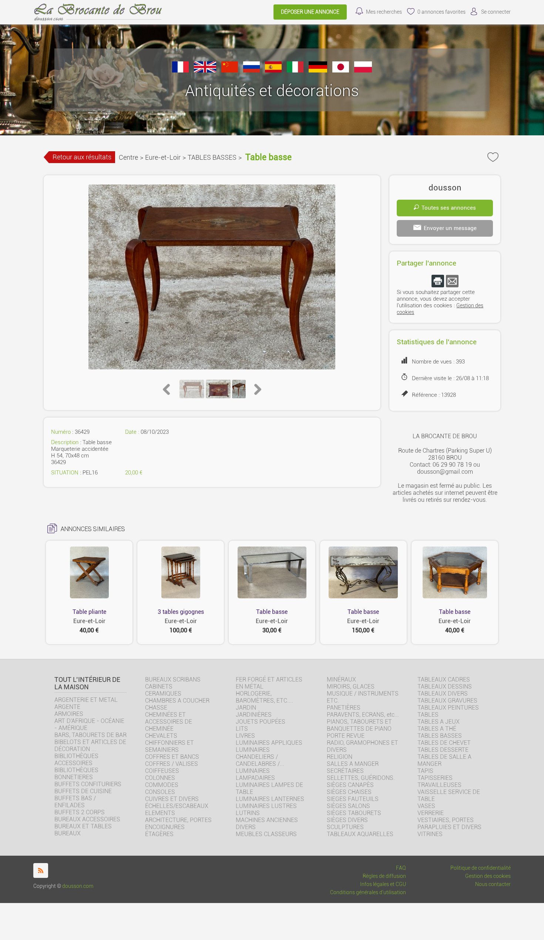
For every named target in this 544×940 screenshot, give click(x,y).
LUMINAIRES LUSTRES (266, 805)
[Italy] (295, 70)
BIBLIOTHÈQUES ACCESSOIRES (76, 760)
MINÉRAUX (341, 679)
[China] (229, 70)
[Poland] (363, 70)
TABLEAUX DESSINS (444, 686)
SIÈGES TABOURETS (354, 812)
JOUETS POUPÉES (260, 721)
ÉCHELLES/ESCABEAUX (176, 805)
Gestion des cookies (488, 876)
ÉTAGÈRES (159, 834)
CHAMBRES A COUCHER (177, 700)
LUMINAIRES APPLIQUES (269, 742)
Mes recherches (384, 12)
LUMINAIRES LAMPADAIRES (255, 774)
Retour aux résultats (82, 157)
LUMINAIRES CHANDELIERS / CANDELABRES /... (260, 756)
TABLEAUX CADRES (443, 679)
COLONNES (160, 777)
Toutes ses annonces (449, 207)
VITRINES (430, 834)
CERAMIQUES (163, 693)
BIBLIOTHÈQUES (76, 770)
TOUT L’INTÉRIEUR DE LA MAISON (87, 683)
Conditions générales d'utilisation (368, 892)
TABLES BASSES (212, 157)
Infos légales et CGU (383, 884)
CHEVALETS (161, 735)
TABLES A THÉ (436, 728)
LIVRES (245, 735)
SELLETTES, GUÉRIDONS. (361, 777)
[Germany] (318, 70)
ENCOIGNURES (165, 827)
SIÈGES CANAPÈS (350, 784)
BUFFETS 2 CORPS (79, 812)
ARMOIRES (68, 713)
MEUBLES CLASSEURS (266, 834)
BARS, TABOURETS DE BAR (90, 734)
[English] (205, 70)
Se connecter (496, 12)
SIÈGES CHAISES (349, 791)
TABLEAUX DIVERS (442, 693)
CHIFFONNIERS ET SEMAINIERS (169, 746)
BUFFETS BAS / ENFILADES (75, 802)
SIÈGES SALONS (348, 805)
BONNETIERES (73, 777)
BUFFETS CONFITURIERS (87, 784)
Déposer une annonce (310, 12)
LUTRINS (248, 812)
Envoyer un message (450, 228)
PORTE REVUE (346, 735)
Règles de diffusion (384, 876)
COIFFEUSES (162, 770)
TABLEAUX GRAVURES (447, 700)
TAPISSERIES (435, 777)
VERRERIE (430, 812)
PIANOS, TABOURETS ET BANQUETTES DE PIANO (359, 725)
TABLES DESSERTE (443, 749)
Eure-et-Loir (163, 157)
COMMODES (161, 784)
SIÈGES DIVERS (347, 820)
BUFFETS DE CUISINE (83, 791)
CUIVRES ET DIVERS (172, 798)
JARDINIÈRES (254, 714)
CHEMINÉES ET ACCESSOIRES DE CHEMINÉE (168, 721)
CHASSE (156, 707)
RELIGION (339, 756)
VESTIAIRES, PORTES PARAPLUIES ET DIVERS (449, 823)
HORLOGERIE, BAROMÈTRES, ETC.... (264, 697)
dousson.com (77, 886)
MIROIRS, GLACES (351, 686)
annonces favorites (441, 12)
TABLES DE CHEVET (444, 742)
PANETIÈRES (343, 707)
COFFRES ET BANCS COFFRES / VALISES (172, 760)
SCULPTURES (345, 827)
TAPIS (425, 770)
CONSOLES (160, 791)
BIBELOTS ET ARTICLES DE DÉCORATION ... (90, 745)
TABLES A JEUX (438, 721)
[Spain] (273, 70)
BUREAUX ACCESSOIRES (87, 819)
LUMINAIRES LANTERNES (270, 798)
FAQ (401, 868)
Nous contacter (493, 884)
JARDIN (246, 707)
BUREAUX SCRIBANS (173, 679)
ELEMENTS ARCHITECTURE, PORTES (178, 816)
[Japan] (340, 70)
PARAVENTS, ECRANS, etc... (363, 714)
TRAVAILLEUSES (439, 784)
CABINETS (158, 686)
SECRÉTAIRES (345, 770)
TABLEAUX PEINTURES (448, 707)
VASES (426, 805)
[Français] (180, 70)
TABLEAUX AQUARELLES (360, 834)
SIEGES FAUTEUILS (353, 798)
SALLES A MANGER (353, 763)
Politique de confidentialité (480, 868)
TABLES (428, 714)
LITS (242, 728)
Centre (128, 157)
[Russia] (251, 70)
